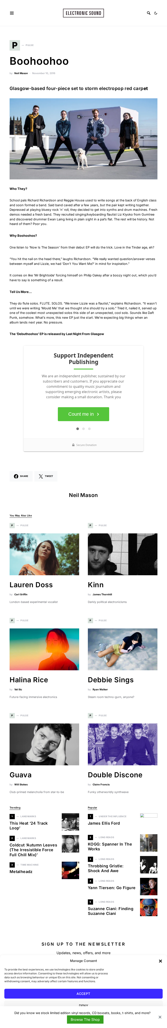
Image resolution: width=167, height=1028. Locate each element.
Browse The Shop (85, 1019)
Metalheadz (21, 871)
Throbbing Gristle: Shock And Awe (106, 868)
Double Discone (115, 775)
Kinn (96, 584)
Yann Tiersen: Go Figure (111, 887)
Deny (83, 1006)
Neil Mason (21, 73)
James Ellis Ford (104, 823)
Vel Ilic (18, 689)
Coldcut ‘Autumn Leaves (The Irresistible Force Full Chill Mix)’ (33, 850)
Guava (21, 775)
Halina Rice (29, 680)
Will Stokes (21, 784)
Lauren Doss (31, 584)
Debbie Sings (111, 680)
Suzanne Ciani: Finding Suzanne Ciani (110, 911)
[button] (160, 961)
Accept (83, 994)
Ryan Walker (100, 689)
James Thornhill (102, 594)
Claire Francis (101, 784)
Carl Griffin (20, 594)
